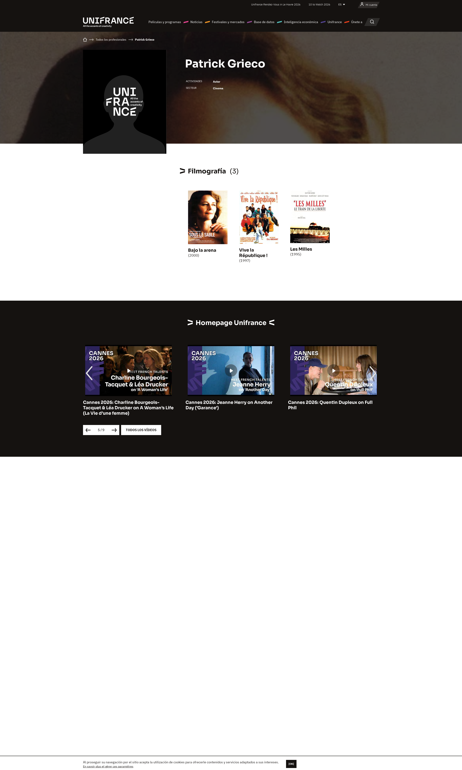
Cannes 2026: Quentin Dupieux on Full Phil (228, 405)
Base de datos (264, 22)
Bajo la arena (202, 250)
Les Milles (301, 249)
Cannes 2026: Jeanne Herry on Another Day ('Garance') (126, 405)
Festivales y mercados (228, 22)
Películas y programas (165, 22)
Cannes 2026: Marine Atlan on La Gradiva (333, 402)
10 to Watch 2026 (319, 4)
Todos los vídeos (141, 430)
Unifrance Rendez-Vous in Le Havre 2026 (275, 4)
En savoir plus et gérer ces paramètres (108, 766)
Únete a (356, 22)
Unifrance (335, 22)
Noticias (196, 22)
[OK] (291, 763)
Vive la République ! (253, 252)
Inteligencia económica (301, 22)
